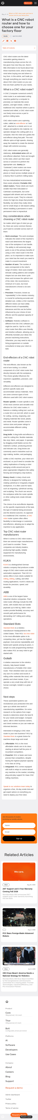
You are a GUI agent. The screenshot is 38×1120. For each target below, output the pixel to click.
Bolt (7, 1028)
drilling (11, 579)
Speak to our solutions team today (16, 786)
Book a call (28, 3)
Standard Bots (9, 628)
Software (10, 1045)
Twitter (8, 1099)
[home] (2, 3)
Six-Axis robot (28, 634)
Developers (11, 1049)
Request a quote (26, 1117)
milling (5, 579)
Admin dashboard (12, 1095)
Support (9, 1081)
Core (8, 1013)
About (8, 1067)
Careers (9, 1072)
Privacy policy (10, 1104)
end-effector (21, 123)
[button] (35, 3)
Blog (7, 1076)
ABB (5, 596)
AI (6, 1040)
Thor (7, 1020)
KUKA (5, 565)
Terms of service (11, 1108)
